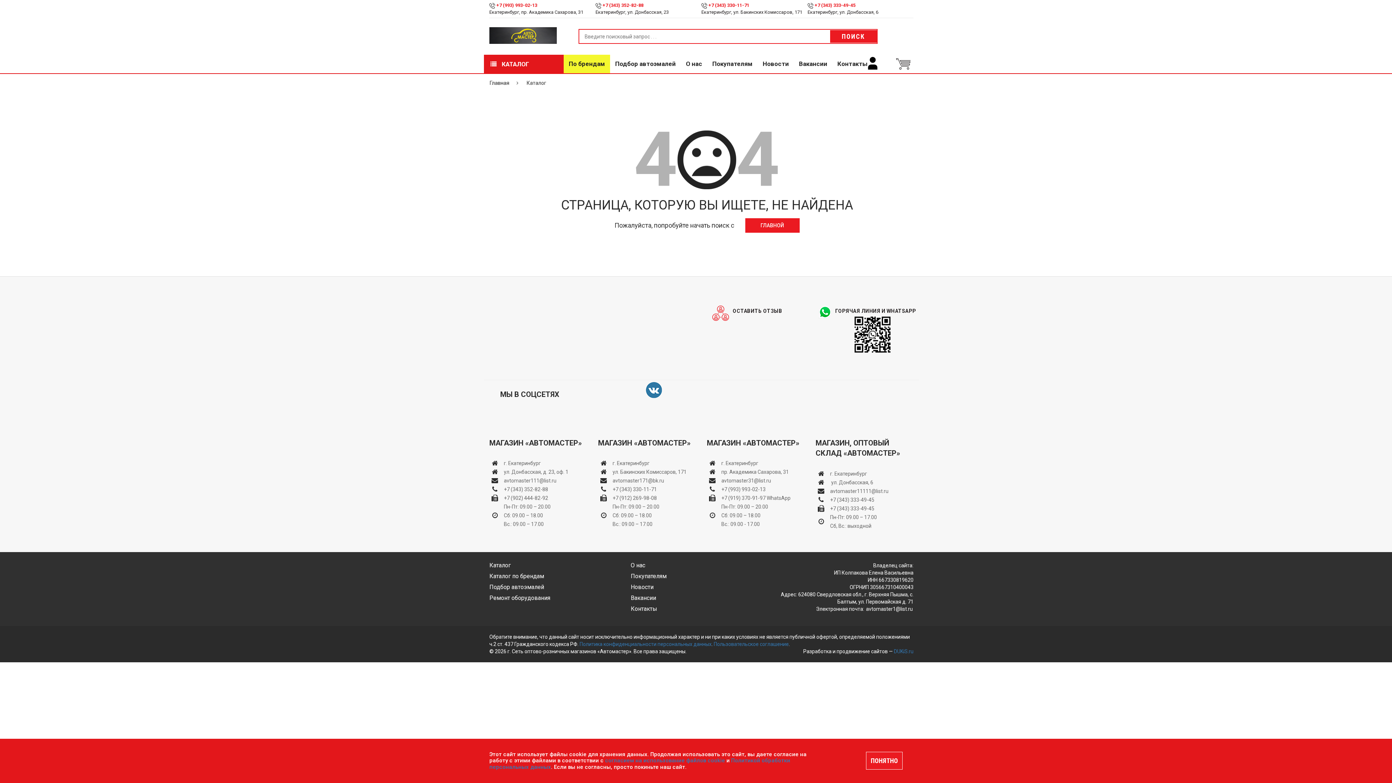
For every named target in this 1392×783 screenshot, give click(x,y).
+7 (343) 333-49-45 (835, 5)
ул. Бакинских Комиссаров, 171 (650, 472)
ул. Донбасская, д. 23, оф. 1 (536, 472)
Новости (776, 63)
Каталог (514, 64)
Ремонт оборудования (519, 597)
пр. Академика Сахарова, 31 (755, 472)
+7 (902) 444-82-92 (526, 498)
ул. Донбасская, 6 (851, 482)
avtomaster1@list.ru (889, 609)
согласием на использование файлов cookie (665, 760)
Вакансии (813, 63)
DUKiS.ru (904, 651)
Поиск (853, 36)
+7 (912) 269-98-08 (635, 498)
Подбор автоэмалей (645, 63)
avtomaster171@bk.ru (638, 481)
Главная (499, 83)
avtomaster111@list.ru (530, 481)
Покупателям (732, 63)
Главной (772, 225)
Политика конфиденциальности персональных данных (646, 644)
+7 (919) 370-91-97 (743, 498)
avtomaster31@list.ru (746, 481)
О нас (694, 63)
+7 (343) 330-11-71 (728, 5)
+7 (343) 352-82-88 (622, 5)
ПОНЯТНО (884, 761)
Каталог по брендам (516, 576)
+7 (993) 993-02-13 (743, 489)
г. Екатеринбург (523, 463)
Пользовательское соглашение (751, 644)
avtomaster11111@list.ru (859, 491)
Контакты (852, 63)
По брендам (587, 63)
